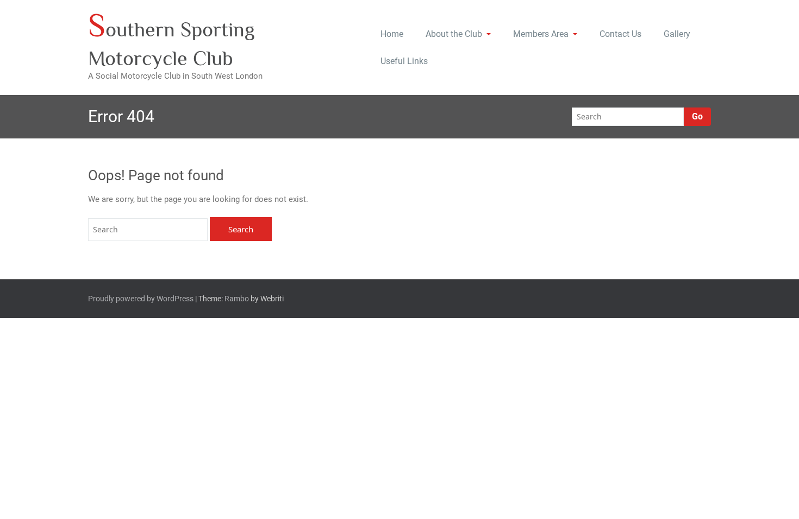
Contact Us (620, 34)
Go (697, 116)
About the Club (454, 34)
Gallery (677, 34)
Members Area (541, 34)
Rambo (236, 298)
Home (391, 34)
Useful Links (404, 61)
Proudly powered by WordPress (140, 298)
